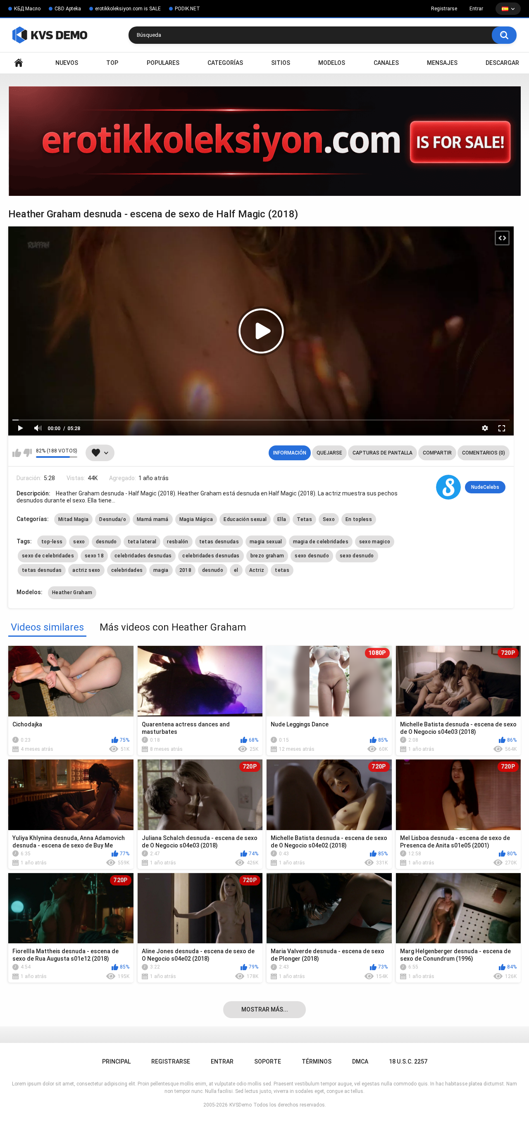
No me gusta (27, 453)
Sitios (280, 63)
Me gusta (16, 453)
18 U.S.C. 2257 (408, 1061)
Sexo (329, 519)
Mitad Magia (73, 519)
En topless (359, 519)
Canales (386, 63)
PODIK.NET (187, 9)
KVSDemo (240, 1105)
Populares (163, 63)
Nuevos (66, 63)
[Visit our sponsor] (264, 141)
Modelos (331, 63)
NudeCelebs (485, 487)
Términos (316, 1061)
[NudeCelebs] (448, 487)
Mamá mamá (153, 519)
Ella (281, 519)
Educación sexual (245, 519)
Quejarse (329, 453)
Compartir (437, 453)
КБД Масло (27, 9)
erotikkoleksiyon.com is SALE (128, 9)
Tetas (304, 519)
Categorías (225, 63)
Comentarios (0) (483, 453)
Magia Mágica (196, 519)
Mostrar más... (264, 1009)
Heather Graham (72, 592)
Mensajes (442, 63)
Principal (18, 63)
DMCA (360, 1061)
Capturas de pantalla (382, 453)
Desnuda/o (112, 519)
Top (112, 63)
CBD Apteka (68, 9)
